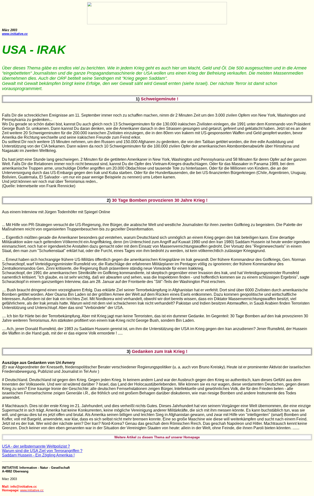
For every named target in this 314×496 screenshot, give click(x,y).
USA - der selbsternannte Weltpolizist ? (36, 446)
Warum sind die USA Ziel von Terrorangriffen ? (42, 451)
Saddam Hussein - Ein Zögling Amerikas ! (38, 455)
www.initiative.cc (15, 34)
